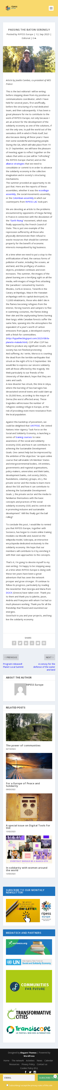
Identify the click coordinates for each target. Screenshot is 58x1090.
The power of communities (23, 745)
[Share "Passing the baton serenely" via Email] (38, 643)
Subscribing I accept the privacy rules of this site (30, 1085)
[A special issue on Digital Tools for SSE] (29, 807)
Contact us (42, 1064)
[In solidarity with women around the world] (29, 849)
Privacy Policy (28, 1064)
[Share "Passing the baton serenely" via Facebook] (14, 643)
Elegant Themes (28, 1052)
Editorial (26, 38)
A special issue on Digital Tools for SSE (28, 827)
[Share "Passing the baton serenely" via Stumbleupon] (32, 643)
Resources (14, 1064)
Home (6, 1060)
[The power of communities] (29, 727)
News (39, 1060)
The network (18, 1060)
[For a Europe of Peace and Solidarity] (29, 766)
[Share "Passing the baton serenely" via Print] (44, 643)
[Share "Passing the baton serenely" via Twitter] (20, 643)
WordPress (29, 1056)
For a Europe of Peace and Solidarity (23, 785)
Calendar (48, 1060)
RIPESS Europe (25, 34)
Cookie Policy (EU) (29, 1068)
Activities (30, 1060)
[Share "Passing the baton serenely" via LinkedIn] (26, 643)
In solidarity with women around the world (26, 869)
